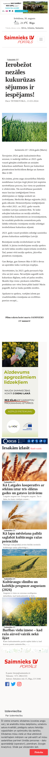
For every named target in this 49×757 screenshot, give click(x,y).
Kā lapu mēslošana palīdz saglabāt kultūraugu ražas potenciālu (22, 537)
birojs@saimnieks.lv (21, 673)
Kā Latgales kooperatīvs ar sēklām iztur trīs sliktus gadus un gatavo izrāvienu (23, 489)
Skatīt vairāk (35, 448)
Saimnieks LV (13, 60)
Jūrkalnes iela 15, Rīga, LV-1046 (27, 679)
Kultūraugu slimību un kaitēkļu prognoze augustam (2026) (23, 586)
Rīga (32, 22)
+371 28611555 (20, 676)
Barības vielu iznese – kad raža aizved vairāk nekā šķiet (22, 634)
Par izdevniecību (14, 715)
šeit (36, 747)
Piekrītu (39, 752)
